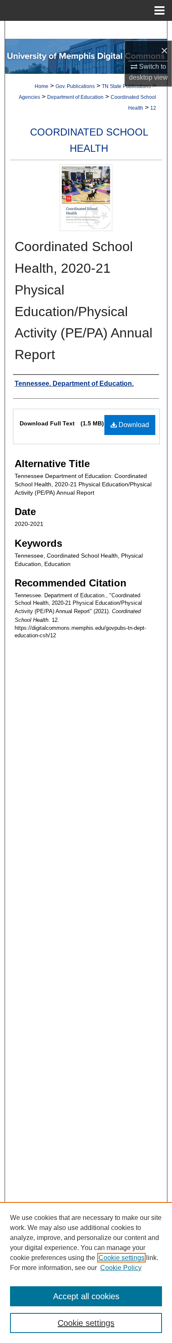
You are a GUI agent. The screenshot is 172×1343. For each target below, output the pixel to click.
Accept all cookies (86, 1296)
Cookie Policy (121, 1267)
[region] (86, 1272)
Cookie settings (121, 1257)
